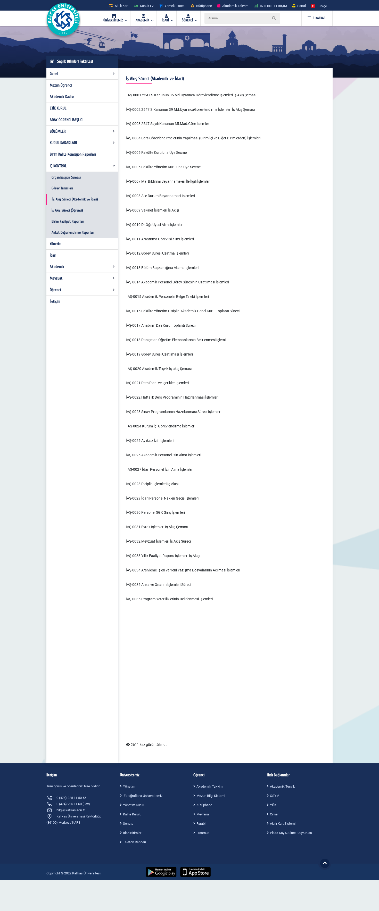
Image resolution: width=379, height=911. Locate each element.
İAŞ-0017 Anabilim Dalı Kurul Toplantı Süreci (160, 325)
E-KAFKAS (319, 18)
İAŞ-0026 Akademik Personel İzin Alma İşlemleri (163, 455)
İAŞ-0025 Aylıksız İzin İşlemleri (150, 440)
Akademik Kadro (62, 96)
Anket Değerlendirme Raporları (73, 232)
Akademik (57, 266)
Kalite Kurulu (132, 814)
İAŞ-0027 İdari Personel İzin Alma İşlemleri (159, 469)
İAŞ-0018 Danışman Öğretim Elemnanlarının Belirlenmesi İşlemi (176, 340)
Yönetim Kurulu (134, 805)
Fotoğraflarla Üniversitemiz (142, 796)
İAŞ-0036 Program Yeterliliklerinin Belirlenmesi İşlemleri (169, 599)
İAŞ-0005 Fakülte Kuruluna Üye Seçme (156, 152)
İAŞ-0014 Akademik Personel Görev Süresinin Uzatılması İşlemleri (177, 282)
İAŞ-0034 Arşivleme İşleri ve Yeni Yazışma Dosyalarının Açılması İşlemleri (183, 570)
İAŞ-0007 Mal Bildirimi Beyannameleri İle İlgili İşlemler (168, 181)
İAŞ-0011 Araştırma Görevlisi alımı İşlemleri (160, 239)
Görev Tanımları (62, 188)
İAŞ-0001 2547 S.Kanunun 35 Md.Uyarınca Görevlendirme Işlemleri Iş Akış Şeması (191, 95)
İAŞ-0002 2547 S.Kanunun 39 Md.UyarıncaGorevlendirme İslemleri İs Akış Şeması (190, 109)
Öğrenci (55, 290)
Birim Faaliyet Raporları (68, 221)
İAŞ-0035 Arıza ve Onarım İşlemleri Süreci (158, 585)
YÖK (273, 805)
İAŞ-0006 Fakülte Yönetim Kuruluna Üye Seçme (163, 167)
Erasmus (202, 833)
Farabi (200, 823)
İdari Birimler (132, 833)
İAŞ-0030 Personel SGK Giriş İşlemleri (155, 512)
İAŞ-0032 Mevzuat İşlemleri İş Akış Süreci (158, 541)
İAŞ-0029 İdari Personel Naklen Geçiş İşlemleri (162, 498)
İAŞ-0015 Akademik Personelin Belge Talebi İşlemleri (167, 296)
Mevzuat (56, 278)
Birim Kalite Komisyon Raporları (73, 154)
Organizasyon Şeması (66, 177)
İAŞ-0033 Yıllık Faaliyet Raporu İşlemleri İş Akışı (163, 556)
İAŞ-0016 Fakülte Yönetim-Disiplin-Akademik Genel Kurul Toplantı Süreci (183, 311)
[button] (319, 5)
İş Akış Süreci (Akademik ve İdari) (75, 199)
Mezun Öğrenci (61, 85)
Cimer (274, 814)
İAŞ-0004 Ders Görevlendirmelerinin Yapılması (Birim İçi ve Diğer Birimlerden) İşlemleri (193, 138)
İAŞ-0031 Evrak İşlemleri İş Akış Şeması (157, 527)
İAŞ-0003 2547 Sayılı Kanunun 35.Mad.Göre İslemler (167, 124)
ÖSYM (274, 796)
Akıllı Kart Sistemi (282, 823)
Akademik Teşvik (282, 786)
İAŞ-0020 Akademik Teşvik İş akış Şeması (159, 369)
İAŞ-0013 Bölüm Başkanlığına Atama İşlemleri (162, 268)
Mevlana (202, 814)
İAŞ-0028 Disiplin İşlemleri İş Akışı (152, 484)
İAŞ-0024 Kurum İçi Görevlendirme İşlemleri (160, 426)
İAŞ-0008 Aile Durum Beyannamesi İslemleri (160, 196)
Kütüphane (204, 805)
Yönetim (55, 243)
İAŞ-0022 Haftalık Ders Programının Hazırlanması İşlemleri (172, 397)
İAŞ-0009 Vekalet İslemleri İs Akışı (152, 210)
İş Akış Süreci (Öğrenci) (67, 210)
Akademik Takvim (209, 786)
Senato (128, 823)
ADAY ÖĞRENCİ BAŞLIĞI (66, 119)
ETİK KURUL (58, 108)
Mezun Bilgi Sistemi (210, 796)
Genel (54, 73)
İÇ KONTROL (58, 166)
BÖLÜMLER (58, 131)
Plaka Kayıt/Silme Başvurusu (291, 833)
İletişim (55, 301)
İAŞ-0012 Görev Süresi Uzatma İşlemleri (157, 253)
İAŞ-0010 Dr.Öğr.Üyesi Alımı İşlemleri (154, 225)
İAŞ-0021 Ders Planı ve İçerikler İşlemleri (157, 383)
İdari (53, 255)
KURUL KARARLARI (63, 142)
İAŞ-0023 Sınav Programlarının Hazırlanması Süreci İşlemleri (173, 412)
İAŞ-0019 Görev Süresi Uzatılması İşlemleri (159, 354)
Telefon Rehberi (134, 842)
